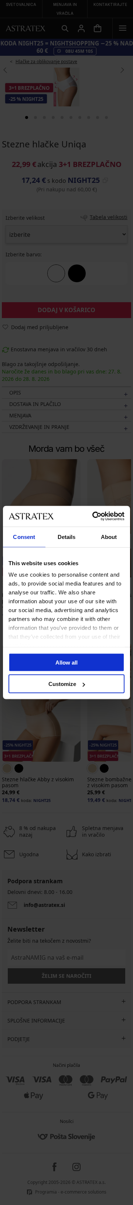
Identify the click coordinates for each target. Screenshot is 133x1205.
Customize (62, 684)
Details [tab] (67, 536)
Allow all (66, 662)
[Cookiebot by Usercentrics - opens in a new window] (94, 516)
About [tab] (109, 536)
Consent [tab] (24, 536)
